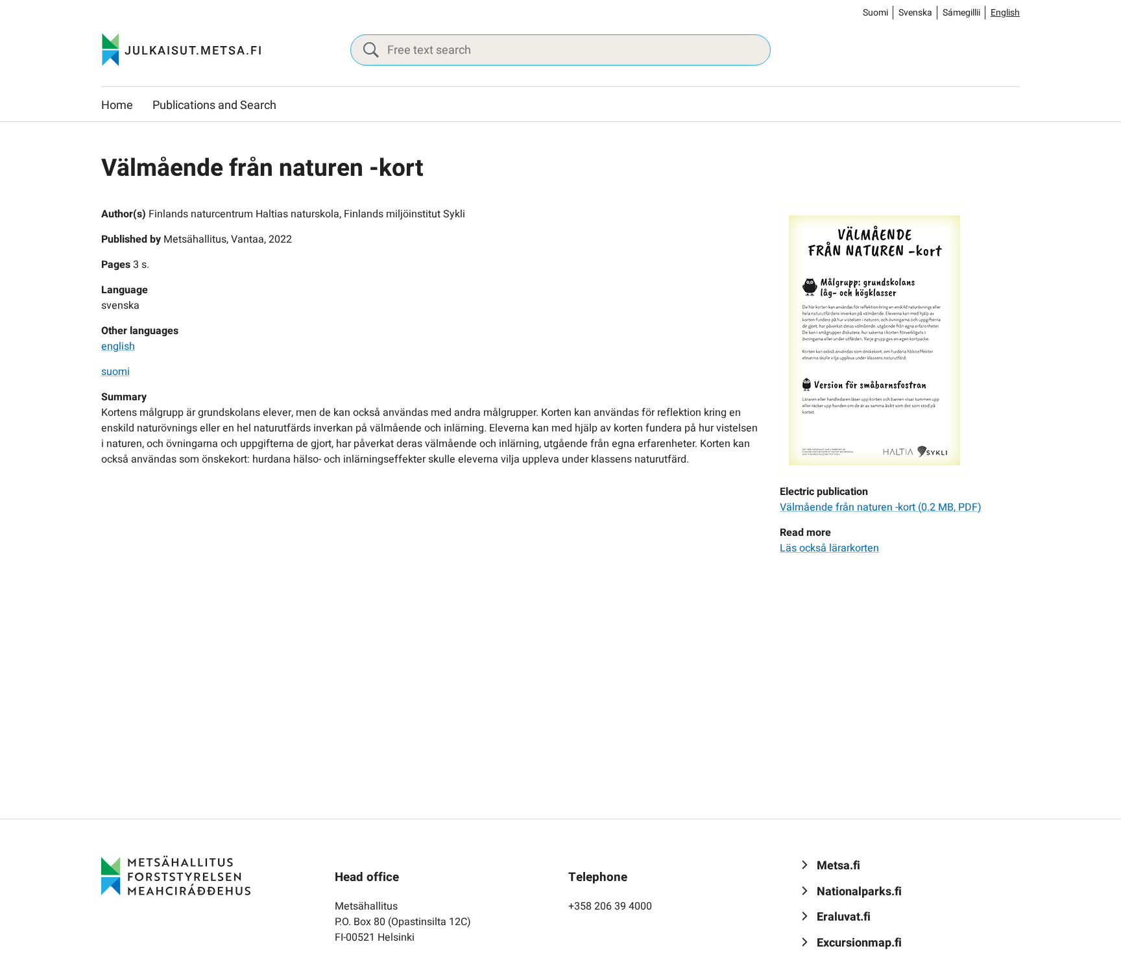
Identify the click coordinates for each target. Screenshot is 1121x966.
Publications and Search (214, 105)
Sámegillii (961, 12)
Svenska (915, 12)
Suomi (875, 12)
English (1005, 12)
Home (117, 105)
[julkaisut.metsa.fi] (175, 875)
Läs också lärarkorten (829, 548)
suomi (115, 372)
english (118, 346)
